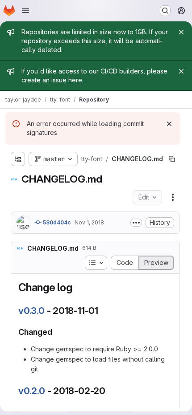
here (75, 80)
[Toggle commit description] (136, 223)
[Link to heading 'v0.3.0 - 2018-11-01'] (103, 310)
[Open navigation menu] (25, 11)
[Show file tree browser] (18, 159)
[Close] (181, 32)
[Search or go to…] (165, 10)
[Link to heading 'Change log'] (78, 287)
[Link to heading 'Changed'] (56, 332)
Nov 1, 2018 (89, 222)
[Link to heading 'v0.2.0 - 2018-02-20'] (110, 390)
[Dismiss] (169, 123)
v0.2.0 (31, 390)
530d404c (56, 222)
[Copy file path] (172, 159)
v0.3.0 (31, 310)
